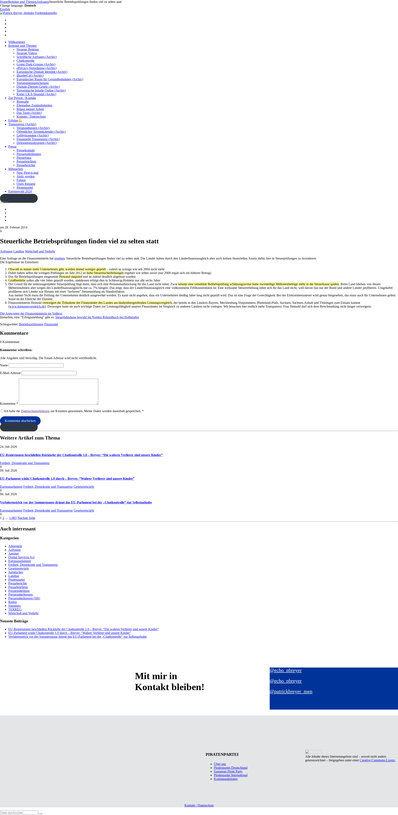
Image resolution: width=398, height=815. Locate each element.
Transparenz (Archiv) (22, 124)
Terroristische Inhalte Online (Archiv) (41, 90)
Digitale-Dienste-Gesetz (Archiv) (38, 86)
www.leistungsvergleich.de (27, 306)
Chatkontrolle (25, 60)
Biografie (23, 101)
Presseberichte (26, 165)
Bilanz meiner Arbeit (30, 109)
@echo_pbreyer (286, 670)
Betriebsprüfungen (31, 324)
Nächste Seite (26, 518)
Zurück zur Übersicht (19, 198)
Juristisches (15, 572)
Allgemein (15, 546)
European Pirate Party (228, 771)
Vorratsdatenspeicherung (33, 83)
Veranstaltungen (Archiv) (33, 128)
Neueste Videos (27, 53)
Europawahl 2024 (20, 191)
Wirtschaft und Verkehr (40, 251)
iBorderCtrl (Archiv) (30, 75)
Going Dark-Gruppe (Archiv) (36, 64)
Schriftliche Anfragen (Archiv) (37, 57)
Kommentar (9, 403)
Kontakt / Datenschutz (31, 116)
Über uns (220, 764)
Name (4, 365)
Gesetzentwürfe (84, 486)
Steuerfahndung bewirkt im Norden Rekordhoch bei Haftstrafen (97, 317)
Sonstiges (14, 605)
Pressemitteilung (19, 591)
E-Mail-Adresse (10, 373)
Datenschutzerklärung (35, 411)
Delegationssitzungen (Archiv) (37, 143)
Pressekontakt (26, 150)
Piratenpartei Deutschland (231, 767)
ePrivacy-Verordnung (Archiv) (37, 68)
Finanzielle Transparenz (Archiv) (38, 139)
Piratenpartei (25, 187)
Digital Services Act (21, 557)
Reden (12, 602)
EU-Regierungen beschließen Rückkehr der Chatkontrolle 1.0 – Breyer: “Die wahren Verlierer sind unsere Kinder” (81, 455)
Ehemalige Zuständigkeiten (34, 105)
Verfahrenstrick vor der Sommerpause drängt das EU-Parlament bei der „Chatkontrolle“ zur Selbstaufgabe (76, 502)
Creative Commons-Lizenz (377, 760)
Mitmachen (15, 169)
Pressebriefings (26, 161)
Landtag (18, 251)
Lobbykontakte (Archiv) (33, 135)
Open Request (26, 184)
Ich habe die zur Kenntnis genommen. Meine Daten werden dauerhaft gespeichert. (74, 411)
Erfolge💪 (15, 120)
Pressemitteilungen (29, 154)
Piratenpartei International (231, 775)
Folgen (21, 180)
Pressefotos (24, 157)
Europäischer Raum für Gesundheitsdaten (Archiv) (50, 79)
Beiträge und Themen (22, 45)
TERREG (15, 609)
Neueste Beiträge (28, 49)
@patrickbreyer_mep (291, 691)
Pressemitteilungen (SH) (24, 598)
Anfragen (6, 251)
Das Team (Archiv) (29, 113)
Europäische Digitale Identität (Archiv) (42, 72)
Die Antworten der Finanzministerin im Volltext (31, 313)
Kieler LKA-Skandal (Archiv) (36, 94)
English (5, 9)
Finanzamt (51, 324)
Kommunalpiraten (226, 779)
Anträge (13, 553)
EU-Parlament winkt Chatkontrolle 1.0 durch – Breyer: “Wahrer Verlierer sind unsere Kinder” (67, 478)
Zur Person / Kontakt (22, 98)
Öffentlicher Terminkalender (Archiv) (41, 131)
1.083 (13, 518)
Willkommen (16, 42)
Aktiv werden (26, 176)
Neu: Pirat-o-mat (27, 172)
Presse (12, 146)
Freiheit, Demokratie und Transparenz (25, 463)
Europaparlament (11, 486)
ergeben (59, 258)
